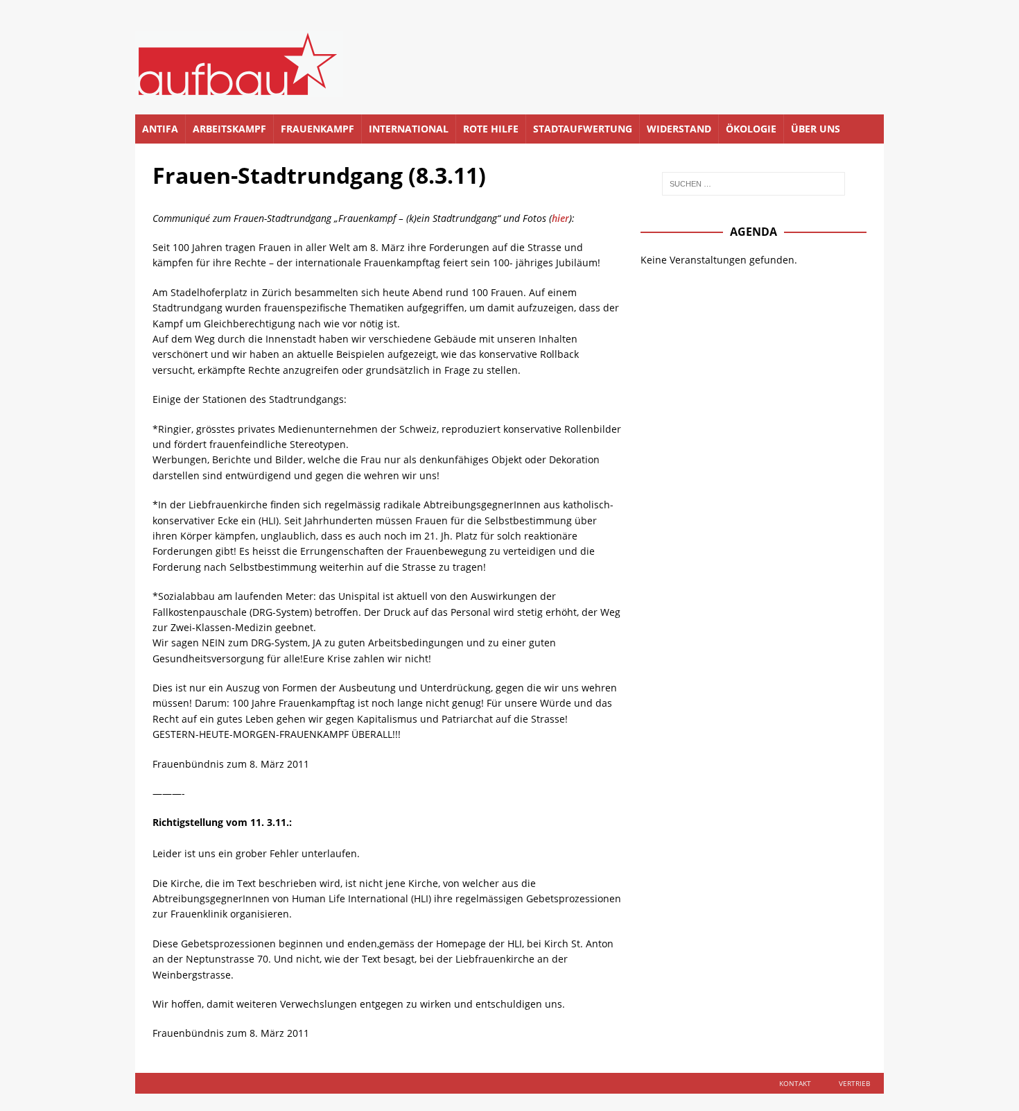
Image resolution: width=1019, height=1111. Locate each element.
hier (560, 218)
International (408, 128)
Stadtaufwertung (582, 128)
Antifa (160, 128)
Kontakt (795, 1083)
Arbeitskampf (229, 128)
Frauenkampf (317, 128)
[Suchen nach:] (753, 184)
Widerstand (679, 128)
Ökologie (751, 128)
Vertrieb (854, 1083)
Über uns (815, 128)
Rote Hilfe (491, 128)
